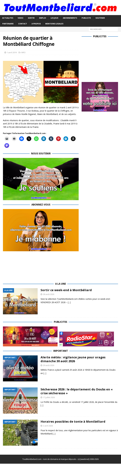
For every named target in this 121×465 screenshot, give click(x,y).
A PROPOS (36, 23)
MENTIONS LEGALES (54, 23)
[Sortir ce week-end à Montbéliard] (20, 301)
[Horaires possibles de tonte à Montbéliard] (20, 433)
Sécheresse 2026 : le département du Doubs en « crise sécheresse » (77, 391)
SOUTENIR (100, 18)
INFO (23, 52)
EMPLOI (42, 18)
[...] (69, 302)
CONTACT (22, 23)
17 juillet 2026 (49, 397)
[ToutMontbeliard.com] (60, 13)
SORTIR (31, 18)
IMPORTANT (60, 350)
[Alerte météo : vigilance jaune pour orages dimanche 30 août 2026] (20, 368)
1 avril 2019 (12, 52)
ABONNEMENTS (70, 18)
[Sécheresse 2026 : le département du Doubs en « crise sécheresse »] (20, 400)
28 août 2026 (48, 294)
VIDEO (20, 18)
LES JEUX (54, 18)
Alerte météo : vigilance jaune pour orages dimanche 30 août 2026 (73, 359)
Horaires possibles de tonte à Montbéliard (73, 421)
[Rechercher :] (103, 29)
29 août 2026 (48, 365)
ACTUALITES (7, 18)
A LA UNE (60, 283)
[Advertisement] (101, 59)
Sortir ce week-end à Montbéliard (66, 290)
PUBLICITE (86, 18)
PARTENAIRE (8, 23)
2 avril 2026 (48, 425)
